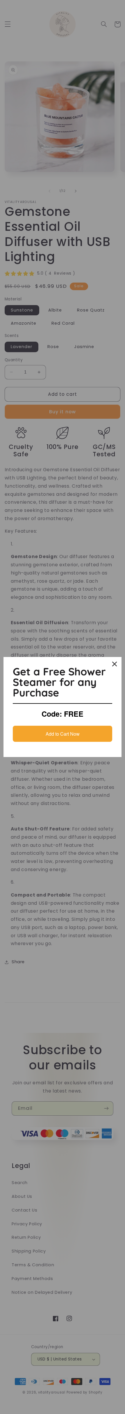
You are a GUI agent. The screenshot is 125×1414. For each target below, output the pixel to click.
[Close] (115, 664)
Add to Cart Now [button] (63, 733)
